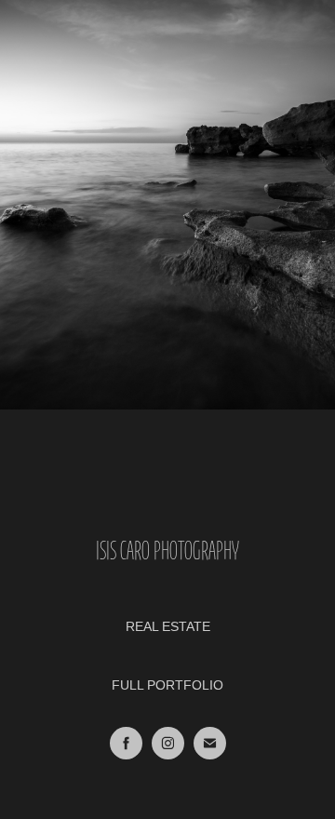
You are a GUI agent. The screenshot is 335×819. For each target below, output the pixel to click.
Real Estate (168, 626)
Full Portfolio (167, 685)
